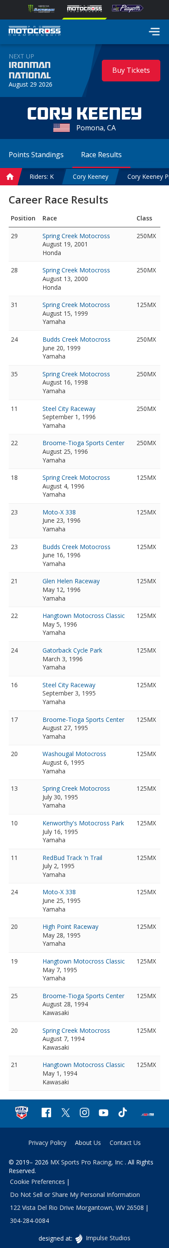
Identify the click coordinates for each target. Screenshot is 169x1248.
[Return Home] (34, 32)
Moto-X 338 (59, 512)
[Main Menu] (154, 31)
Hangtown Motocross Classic (83, 615)
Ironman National (30, 70)
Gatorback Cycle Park (72, 650)
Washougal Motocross (74, 754)
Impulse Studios (107, 1238)
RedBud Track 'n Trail (72, 858)
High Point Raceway (70, 926)
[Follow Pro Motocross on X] (65, 1113)
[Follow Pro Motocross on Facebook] (46, 1113)
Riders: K (41, 176)
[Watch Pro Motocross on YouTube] (103, 1113)
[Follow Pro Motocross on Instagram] (84, 1113)
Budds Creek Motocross (76, 339)
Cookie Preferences (37, 1181)
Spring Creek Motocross (76, 236)
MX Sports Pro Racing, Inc (87, 1162)
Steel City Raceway (68, 408)
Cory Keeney (90, 176)
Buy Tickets (131, 70)
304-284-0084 (29, 1220)
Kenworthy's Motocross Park (83, 823)
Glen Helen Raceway (71, 581)
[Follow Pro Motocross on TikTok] (122, 1113)
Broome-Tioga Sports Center (83, 443)
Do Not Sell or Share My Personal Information (75, 1194)
